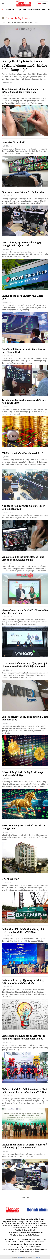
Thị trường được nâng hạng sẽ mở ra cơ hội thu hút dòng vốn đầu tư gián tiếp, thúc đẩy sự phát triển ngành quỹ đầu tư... (23, 940)
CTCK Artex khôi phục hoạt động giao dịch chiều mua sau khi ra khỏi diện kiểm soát (25, 665)
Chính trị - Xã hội (13, 10)
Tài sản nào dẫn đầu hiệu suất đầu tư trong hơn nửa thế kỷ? (24, 401)
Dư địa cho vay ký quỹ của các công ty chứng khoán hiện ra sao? (22, 244)
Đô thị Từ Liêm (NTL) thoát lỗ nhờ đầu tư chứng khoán (23, 827)
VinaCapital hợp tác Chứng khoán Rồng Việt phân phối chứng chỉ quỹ (23, 558)
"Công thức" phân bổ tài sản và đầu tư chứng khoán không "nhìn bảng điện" (24, 65)
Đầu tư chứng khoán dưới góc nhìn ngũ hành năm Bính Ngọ (23, 774)
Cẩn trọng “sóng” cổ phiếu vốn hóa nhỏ (23, 192)
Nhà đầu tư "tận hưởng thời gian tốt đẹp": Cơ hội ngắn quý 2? (23, 507)
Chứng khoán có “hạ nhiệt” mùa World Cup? (22, 297)
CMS (21, 1257)
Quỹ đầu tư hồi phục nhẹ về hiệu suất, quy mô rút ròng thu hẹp (23, 350)
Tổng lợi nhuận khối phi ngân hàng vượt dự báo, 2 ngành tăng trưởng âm (23, 90)
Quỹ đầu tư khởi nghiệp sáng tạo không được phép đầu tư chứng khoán (23, 982)
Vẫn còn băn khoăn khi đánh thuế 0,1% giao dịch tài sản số (25, 718)
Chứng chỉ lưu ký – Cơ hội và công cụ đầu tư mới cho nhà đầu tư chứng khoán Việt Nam (25, 1090)
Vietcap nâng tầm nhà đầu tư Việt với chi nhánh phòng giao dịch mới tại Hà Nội (23, 1037)
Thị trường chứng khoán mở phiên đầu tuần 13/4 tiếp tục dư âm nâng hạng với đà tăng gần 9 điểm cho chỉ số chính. (25, 516)
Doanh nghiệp (34, 10)
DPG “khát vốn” (10, 879)
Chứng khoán (7, 82)
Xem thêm (25, 1197)
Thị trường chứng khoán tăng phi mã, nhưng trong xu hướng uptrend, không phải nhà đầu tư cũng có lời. (23, 1155)
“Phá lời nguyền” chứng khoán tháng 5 (22, 453)
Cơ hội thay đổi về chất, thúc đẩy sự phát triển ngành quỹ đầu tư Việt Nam (23, 930)
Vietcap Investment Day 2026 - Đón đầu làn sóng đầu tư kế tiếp (25, 611)
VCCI (24, 10)
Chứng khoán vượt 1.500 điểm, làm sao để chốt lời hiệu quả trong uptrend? (24, 1146)
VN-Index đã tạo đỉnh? (13, 142)
